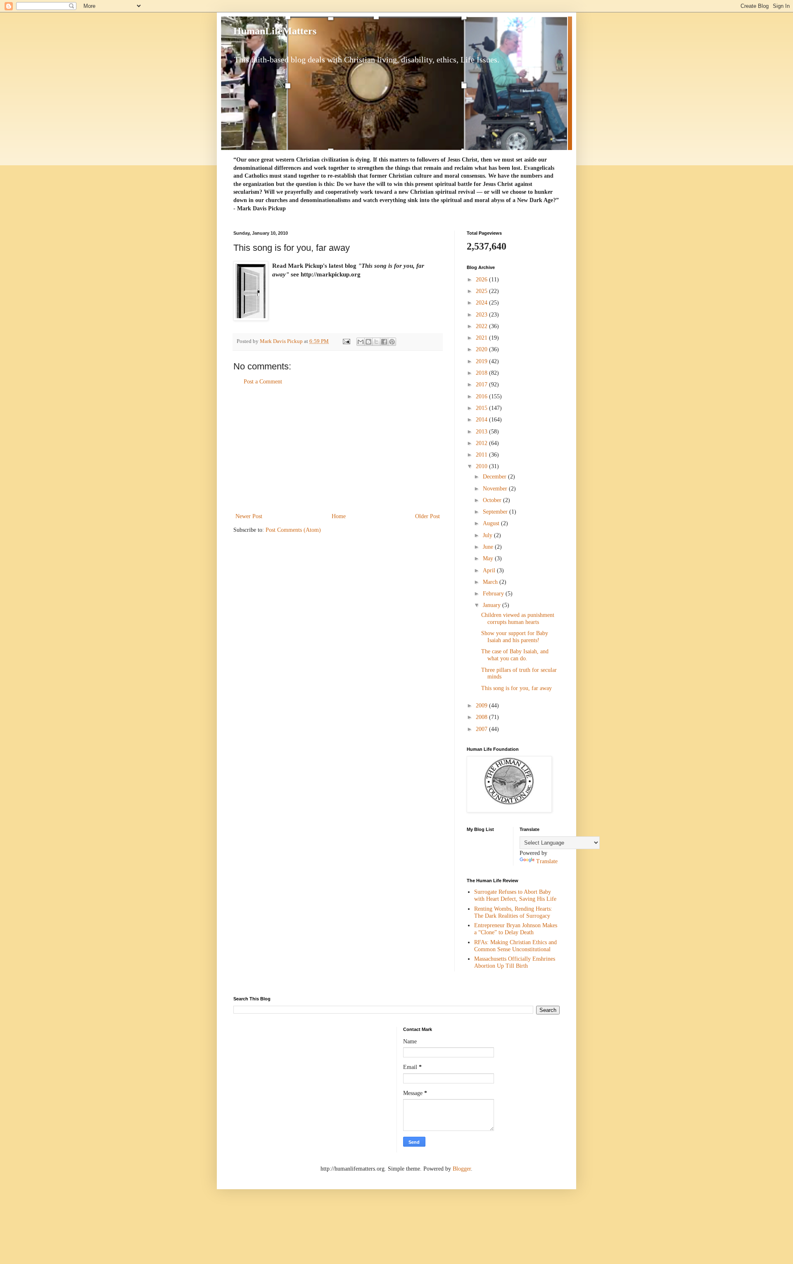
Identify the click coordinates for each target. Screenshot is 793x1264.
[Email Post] (345, 341)
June (489, 547)
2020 (482, 349)
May (489, 558)
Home (339, 516)
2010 (482, 466)
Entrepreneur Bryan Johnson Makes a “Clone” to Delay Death (515, 929)
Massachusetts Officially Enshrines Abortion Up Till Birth (514, 962)
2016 (482, 396)
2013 (482, 431)
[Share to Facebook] (384, 342)
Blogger (462, 1169)
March (491, 582)
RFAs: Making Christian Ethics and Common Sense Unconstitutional (515, 945)
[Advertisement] (338, 449)
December (495, 477)
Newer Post (248, 516)
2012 (482, 443)
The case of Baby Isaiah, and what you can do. (514, 655)
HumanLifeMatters (274, 31)
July (488, 535)
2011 (482, 455)
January (492, 605)
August (492, 523)
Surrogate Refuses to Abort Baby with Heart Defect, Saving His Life (515, 895)
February (494, 593)
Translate (547, 861)
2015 (482, 408)
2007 (482, 729)
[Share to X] (376, 342)
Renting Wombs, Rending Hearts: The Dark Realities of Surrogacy (513, 912)
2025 (482, 291)
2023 (482, 315)
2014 (482, 420)
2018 (482, 373)
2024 (482, 303)
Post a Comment (263, 381)
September (496, 512)
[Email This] (360, 342)
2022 (482, 326)
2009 (482, 705)
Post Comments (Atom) (293, 530)
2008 (482, 717)
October (493, 500)
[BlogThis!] (368, 342)
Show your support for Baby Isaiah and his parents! (514, 636)
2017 (482, 384)
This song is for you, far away (516, 688)
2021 (482, 338)
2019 (482, 361)
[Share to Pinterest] (392, 342)
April (490, 570)
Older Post (427, 516)
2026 (482, 279)
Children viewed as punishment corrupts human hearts (517, 618)
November (496, 489)
